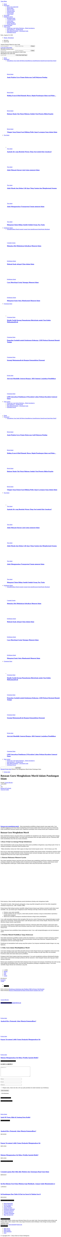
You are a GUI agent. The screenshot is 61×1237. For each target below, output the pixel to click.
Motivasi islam (10, 9)
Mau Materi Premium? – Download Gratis (17, 31)
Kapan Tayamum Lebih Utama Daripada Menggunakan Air (20, 1039)
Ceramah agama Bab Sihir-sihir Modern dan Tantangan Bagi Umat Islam (25, 1172)
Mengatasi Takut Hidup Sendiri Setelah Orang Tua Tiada (26, 225)
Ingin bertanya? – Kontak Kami (15, 29)
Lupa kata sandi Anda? (6, 47)
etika (5, 973)
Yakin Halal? (10, 14)
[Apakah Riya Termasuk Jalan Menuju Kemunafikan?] (9, 1016)
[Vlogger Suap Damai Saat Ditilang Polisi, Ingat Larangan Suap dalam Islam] (15, 127)
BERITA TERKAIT (6, 1003)
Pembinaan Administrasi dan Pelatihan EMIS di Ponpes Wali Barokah (26, 989)
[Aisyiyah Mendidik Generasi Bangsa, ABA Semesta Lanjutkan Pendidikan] (15, 374)
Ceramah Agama (11, 19)
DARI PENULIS (16, 1003)
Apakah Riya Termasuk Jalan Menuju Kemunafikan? (18, 1021)
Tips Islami (6, 15)
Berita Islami (10, 8)
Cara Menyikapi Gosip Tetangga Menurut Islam (23, 282)
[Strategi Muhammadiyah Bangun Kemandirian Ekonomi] (15, 356)
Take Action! (7, 26)
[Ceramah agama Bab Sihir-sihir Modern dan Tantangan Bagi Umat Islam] (5, 1168)
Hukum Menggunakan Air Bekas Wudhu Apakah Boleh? (19, 1058)
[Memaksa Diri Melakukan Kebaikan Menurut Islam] (15, 241)
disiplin (5, 971)
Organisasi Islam (8, 25)
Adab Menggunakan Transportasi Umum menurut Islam (25, 206)
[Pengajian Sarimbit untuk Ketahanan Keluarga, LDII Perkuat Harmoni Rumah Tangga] (15, 335)
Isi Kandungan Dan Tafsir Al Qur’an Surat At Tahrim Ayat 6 (21, 1194)
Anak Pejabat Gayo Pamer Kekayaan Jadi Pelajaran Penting (27, 77)
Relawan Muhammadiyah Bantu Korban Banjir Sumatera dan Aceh (26, 990)
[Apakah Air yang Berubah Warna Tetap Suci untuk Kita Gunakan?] (15, 147)
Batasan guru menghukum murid (10, 826)
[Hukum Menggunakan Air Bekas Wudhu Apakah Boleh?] (9, 1053)
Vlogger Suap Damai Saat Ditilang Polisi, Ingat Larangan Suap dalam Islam (32, 132)
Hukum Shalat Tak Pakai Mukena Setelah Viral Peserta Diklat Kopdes (30, 114)
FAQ (5, 1233)
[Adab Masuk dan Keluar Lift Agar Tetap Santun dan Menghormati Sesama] (15, 183)
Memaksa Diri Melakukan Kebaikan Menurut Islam (24, 246)
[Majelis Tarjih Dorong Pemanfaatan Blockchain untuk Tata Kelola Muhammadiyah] (15, 316)
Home (5, 4)
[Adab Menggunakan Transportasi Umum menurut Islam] (15, 202)
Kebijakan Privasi (11, 32)
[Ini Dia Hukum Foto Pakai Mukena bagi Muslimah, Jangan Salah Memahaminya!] (5, 1180)
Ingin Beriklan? (8, 1231)
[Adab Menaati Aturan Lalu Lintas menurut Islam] (15, 165)
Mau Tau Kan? (8, 1214)
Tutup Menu (4, 1)
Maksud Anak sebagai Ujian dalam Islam (20, 264)
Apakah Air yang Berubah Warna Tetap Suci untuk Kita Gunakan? (29, 152)
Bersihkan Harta (11, 18)
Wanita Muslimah (11, 24)
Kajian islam (10, 375)
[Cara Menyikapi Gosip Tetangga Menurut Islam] (15, 278)
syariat (5, 975)
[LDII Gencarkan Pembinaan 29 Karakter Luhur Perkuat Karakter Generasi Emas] (15, 392)
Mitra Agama (7, 1230)
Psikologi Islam (11, 11)
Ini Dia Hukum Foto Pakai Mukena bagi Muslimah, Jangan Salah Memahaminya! (28, 1184)
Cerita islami (10, 21)
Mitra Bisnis (7, 1228)
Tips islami (9, 148)
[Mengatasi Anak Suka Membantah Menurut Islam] (15, 296)
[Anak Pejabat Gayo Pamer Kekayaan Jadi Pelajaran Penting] (15, 73)
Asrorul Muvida (9, 782)
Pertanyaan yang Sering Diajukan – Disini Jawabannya (21, 28)
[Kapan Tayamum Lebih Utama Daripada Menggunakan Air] (9, 1035)
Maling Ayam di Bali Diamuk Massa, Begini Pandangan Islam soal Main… (31, 95)
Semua (8, 60)
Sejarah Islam (10, 12)
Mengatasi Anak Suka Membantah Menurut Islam (23, 300)
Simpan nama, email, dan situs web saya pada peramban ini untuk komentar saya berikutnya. (26, 1087)
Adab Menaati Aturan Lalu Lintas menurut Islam (23, 170)
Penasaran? (6, 5)
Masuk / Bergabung (9, 37)
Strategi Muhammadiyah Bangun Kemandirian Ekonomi (26, 360)
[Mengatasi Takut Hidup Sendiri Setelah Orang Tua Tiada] (15, 220)
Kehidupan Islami (8, 16)
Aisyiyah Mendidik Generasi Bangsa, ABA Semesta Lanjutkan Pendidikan (31, 378)
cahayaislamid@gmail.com (15, 1224)
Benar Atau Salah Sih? (12, 6)
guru (5, 974)
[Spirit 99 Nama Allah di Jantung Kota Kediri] (9, 1112)
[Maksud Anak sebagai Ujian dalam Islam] (15, 259)
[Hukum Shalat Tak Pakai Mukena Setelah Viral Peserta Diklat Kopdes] (15, 109)
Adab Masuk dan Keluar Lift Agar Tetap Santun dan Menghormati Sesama (32, 188)
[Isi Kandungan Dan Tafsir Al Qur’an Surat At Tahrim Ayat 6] (5, 1191)
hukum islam (8, 1207)
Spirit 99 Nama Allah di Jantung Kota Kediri (15, 1117)
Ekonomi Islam (11, 22)
